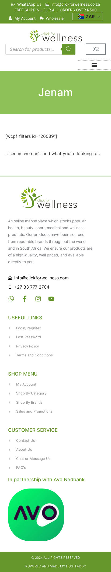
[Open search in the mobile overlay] (40, 49)
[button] (94, 65)
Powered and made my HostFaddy (55, 566)
